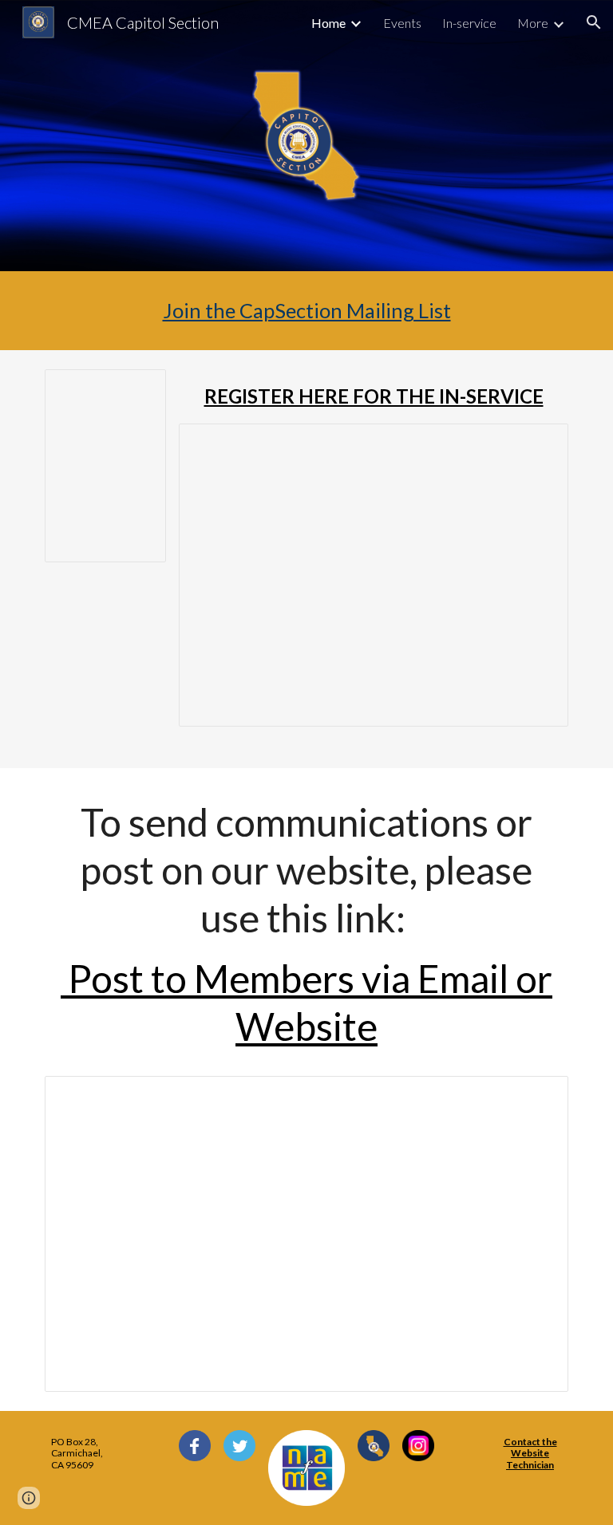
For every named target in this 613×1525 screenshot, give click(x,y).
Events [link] (402, 22)
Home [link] (328, 22)
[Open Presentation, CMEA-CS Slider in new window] (538, 1096)
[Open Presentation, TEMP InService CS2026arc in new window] (538, 444)
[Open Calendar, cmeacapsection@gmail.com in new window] (135, 390)
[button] (594, 22)
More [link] (532, 22)
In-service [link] (469, 22)
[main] (306, 310)
